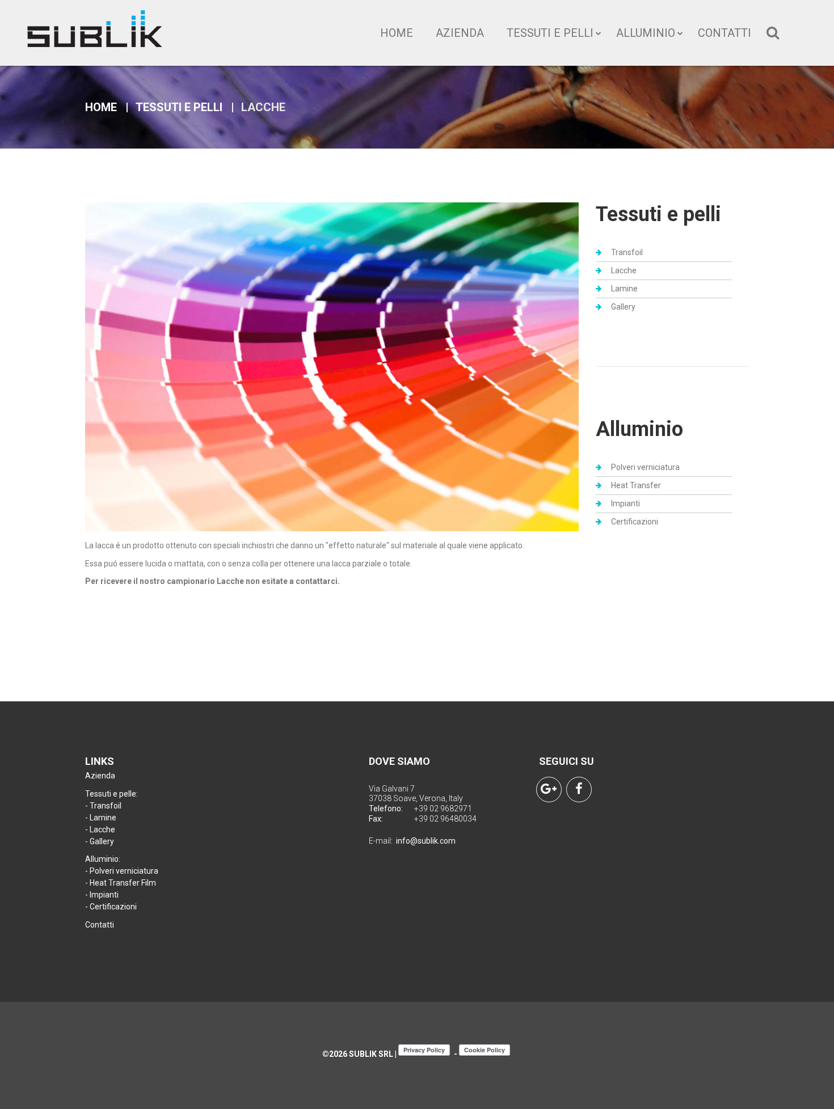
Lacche (624, 270)
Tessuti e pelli (550, 33)
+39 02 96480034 (445, 818)
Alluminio (645, 33)
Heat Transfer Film (123, 882)
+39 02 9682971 (443, 808)
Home (396, 33)
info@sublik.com (426, 840)
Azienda (460, 33)
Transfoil (627, 252)
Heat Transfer (636, 485)
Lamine (624, 288)
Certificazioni (634, 521)
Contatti (724, 33)
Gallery (623, 306)
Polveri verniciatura (645, 467)
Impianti (625, 503)
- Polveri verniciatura (121, 870)
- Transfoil (103, 805)
